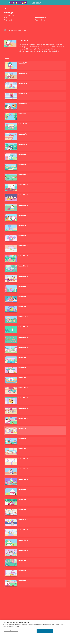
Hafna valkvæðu (28, 631)
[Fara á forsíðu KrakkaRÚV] (17, 3)
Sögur (38, 3)
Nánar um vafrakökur (13, 626)
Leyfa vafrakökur (44, 631)
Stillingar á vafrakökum (11, 631)
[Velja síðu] (30, 3)
